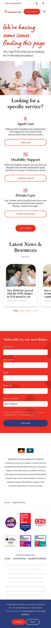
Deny (32, 622)
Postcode (8, 385)
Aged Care (26, 142)
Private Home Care (25, 214)
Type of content (10, 398)
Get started (25, 228)
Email (6, 372)
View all (26, 257)
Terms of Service (24, 414)
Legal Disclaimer (19, 558)
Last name (8, 360)
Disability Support (25, 178)
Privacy (8, 558)
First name (8, 347)
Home (6, 502)
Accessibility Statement (37, 558)
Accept (18, 622)
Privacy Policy (8, 414)
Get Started (32, 11)
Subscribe (25, 423)
